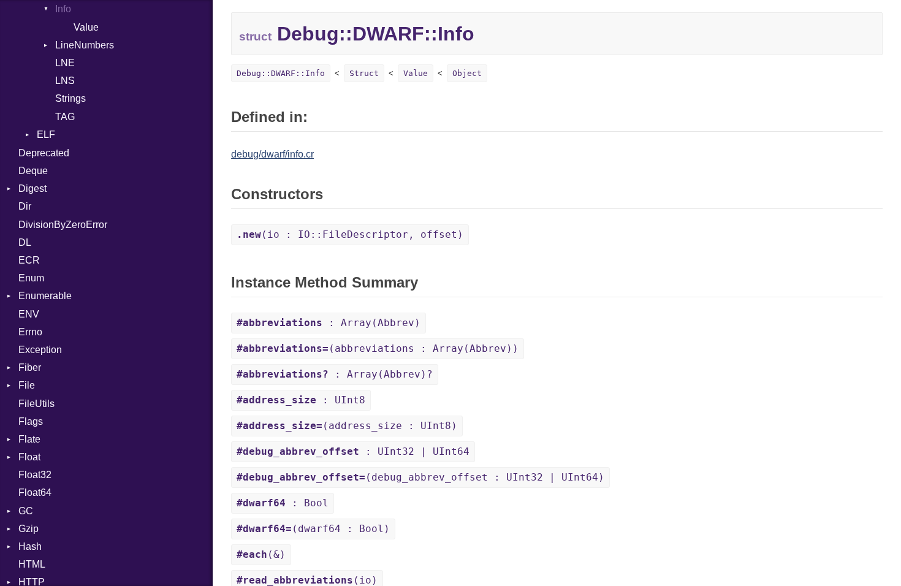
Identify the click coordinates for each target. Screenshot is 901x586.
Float (29, 457)
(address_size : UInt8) (347, 426)
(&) (261, 554)
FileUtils (36, 403)
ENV (28, 314)
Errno (30, 332)
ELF (46, 134)
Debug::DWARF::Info (281, 73)
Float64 (34, 492)
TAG (65, 117)
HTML (31, 564)
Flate (29, 439)
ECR (29, 260)
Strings (70, 98)
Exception (40, 349)
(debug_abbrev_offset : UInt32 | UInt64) (420, 477)
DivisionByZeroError (62, 224)
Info (63, 9)
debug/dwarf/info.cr (272, 154)
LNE (65, 63)
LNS (65, 80)
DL (24, 242)
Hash (30, 546)
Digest (32, 188)
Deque (33, 171)
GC (25, 511)
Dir (24, 206)
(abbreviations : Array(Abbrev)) (378, 348)
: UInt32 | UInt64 (353, 451)
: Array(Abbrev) (328, 323)
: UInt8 (301, 400)
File (26, 385)
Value (86, 27)
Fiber (29, 367)
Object (467, 73)
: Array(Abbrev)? (335, 374)
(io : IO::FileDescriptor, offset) (350, 234)
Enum (31, 278)
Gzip (28, 528)
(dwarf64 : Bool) (313, 529)
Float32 (34, 475)
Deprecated (43, 153)
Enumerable (45, 296)
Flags (30, 421)
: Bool (283, 503)
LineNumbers (84, 45)
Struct (364, 73)
